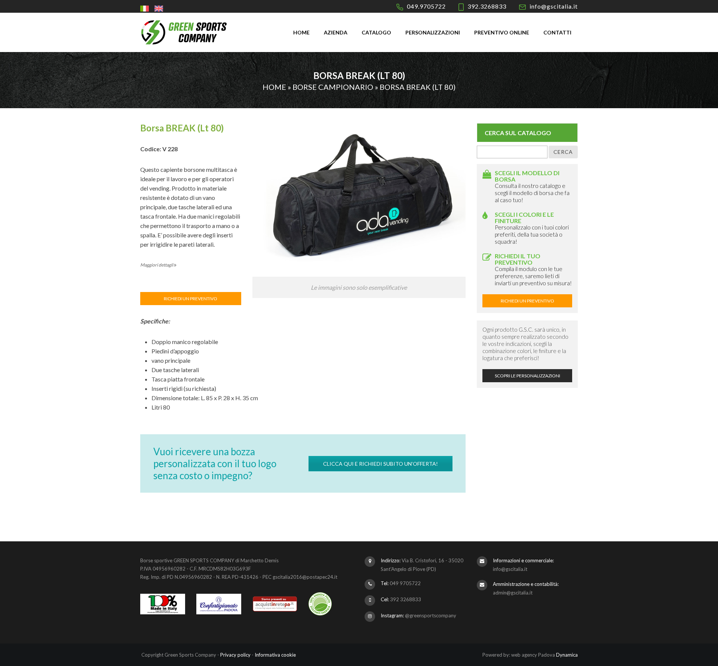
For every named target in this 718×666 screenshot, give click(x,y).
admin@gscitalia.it (513, 593)
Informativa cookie (275, 655)
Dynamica (567, 655)
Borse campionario (332, 86)
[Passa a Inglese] (159, 8)
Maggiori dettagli (157, 265)
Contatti (557, 32)
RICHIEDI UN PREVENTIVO (190, 298)
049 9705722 (405, 583)
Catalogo (376, 32)
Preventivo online (501, 32)
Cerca (563, 152)
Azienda (335, 32)
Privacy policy (235, 655)
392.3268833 (486, 6)
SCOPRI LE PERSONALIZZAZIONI (527, 375)
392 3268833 (405, 599)
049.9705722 (426, 6)
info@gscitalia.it (554, 6)
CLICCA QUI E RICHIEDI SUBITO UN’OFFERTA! (380, 463)
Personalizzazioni (432, 32)
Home (301, 32)
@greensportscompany (430, 615)
